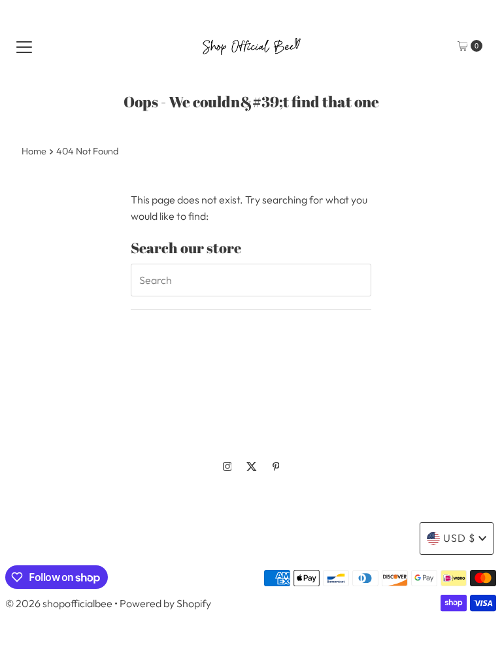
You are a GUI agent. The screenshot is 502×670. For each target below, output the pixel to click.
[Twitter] (251, 466)
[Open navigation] (24, 45)
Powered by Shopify (165, 603)
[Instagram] (227, 466)
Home (34, 151)
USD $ (459, 537)
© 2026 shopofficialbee (58, 603)
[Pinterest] (276, 466)
